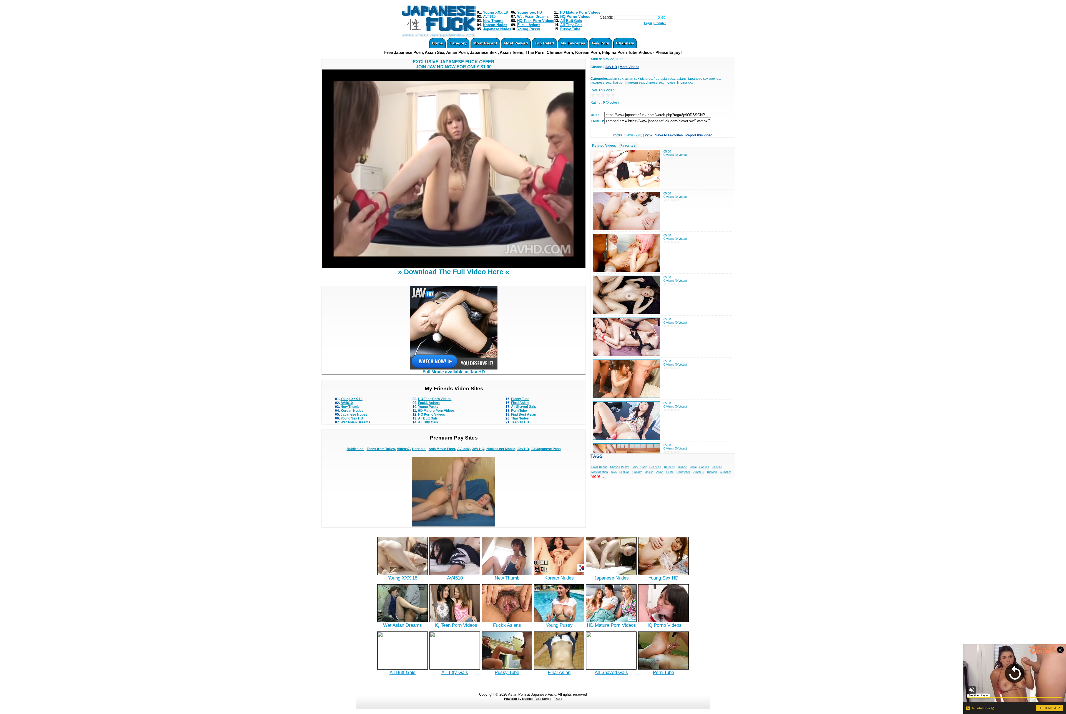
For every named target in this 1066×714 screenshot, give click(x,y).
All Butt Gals (571, 21)
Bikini (693, 466)
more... (597, 476)
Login (648, 23)
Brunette (669, 466)
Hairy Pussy (639, 466)
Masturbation (599, 471)
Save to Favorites (669, 135)
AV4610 (489, 16)
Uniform (637, 471)
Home (437, 43)
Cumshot (725, 471)
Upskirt (649, 471)
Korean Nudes (495, 25)
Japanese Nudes (497, 29)
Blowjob (712, 471)
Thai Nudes (520, 418)
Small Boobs (599, 466)
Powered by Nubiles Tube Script (527, 698)
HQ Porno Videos (575, 16)
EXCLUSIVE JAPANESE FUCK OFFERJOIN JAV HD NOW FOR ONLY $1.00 (453, 64)
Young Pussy (528, 29)
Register (660, 23)
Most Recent (485, 43)
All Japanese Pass (546, 449)
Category (458, 43)
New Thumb (493, 21)
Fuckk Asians (528, 25)
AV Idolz (463, 449)
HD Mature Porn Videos (580, 12)
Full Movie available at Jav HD (454, 372)
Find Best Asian (523, 414)
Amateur (698, 471)
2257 (649, 135)
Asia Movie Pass (442, 449)
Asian (659, 471)
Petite (670, 471)
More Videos (629, 67)
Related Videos (604, 146)
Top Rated (544, 43)
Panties (704, 466)
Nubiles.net (355, 449)
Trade (558, 698)
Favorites (627, 146)
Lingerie (717, 466)
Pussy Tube (570, 29)
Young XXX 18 (495, 12)
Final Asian (520, 403)
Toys (614, 471)
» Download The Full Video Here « (453, 272)
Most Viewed (516, 43)
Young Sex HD (529, 12)
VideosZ (403, 449)
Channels (625, 43)
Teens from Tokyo (381, 449)
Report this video (698, 135)
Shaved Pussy (619, 466)
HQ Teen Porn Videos (535, 21)
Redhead (655, 466)
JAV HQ (478, 449)
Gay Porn (600, 43)
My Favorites (573, 43)
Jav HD (523, 449)
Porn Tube (519, 411)
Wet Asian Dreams (533, 16)
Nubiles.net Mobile (500, 449)
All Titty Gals (571, 25)
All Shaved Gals (523, 407)
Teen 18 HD (520, 422)
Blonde (682, 466)
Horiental (419, 449)
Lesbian (624, 471)
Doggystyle (684, 471)
